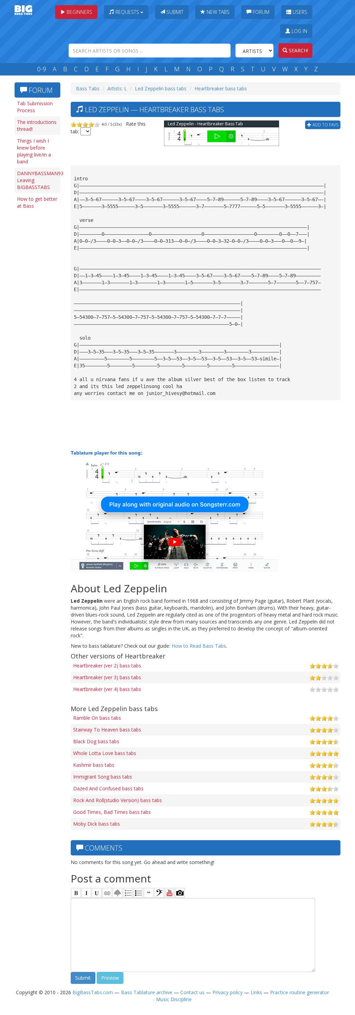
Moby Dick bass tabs (96, 823)
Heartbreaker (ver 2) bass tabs (107, 665)
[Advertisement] (39, 319)
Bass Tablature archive (146, 992)
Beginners (78, 12)
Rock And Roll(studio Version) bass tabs (117, 800)
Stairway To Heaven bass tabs (107, 729)
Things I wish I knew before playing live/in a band (34, 151)
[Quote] (149, 893)
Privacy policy (228, 992)
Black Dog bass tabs (96, 741)
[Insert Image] (117, 893)
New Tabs (217, 12)
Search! (297, 50)
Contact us (192, 992)
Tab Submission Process (35, 107)
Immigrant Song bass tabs (102, 776)
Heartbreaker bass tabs (220, 88)
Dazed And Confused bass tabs (108, 788)
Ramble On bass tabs (97, 718)
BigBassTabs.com (92, 992)
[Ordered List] (128, 893)
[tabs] (159, 893)
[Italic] (86, 893)
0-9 (41, 69)
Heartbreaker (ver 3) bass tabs (107, 677)
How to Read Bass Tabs (199, 646)
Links (256, 992)
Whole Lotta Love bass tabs (104, 753)
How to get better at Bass (37, 202)
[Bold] (76, 893)
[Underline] (97, 893)
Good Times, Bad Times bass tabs (112, 812)
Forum (260, 12)
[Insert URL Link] (107, 893)
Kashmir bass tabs (93, 765)
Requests (127, 12)
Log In (298, 31)
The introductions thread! (37, 125)
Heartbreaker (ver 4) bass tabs (107, 689)
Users (299, 12)
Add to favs (324, 125)
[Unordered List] (138, 893)
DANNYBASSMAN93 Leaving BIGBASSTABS (38, 180)
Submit (174, 12)
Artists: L (117, 88)
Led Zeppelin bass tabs (161, 88)
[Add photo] (180, 893)
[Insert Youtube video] (169, 893)
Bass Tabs (87, 88)
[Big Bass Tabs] (23, 9)
